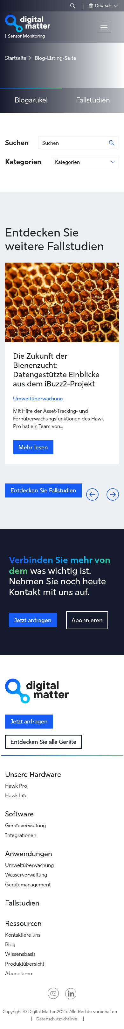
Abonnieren (87, 620)
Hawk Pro (16, 786)
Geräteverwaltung (25, 825)
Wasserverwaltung (26, 874)
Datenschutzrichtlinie (56, 1019)
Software (19, 814)
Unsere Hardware (33, 774)
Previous (87, 489)
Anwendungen (28, 853)
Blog (10, 944)
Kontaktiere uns (22, 935)
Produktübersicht (24, 964)
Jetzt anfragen (33, 620)
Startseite (15, 58)
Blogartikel (31, 100)
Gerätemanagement (28, 884)
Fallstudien (93, 100)
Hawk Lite (16, 795)
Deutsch (104, 5)
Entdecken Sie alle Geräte (43, 741)
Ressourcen (23, 923)
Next (107, 489)
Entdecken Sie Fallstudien (43, 490)
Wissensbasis (20, 954)
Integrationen (20, 835)
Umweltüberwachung (29, 865)
